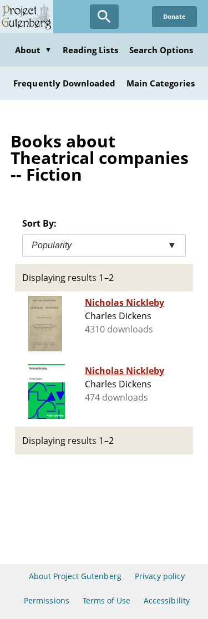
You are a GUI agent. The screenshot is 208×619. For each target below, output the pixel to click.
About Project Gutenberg (75, 576)
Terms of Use (106, 600)
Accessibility (167, 600)
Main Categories (160, 83)
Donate (174, 16)
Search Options (161, 49)
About (33, 49)
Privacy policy (160, 576)
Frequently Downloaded (64, 83)
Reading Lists (90, 49)
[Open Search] (104, 16)
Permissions (46, 600)
